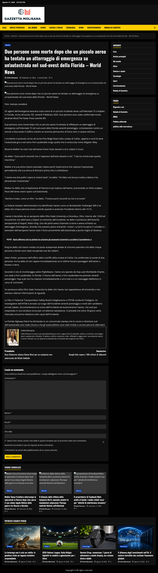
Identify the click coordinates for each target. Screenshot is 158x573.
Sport (81, 27)
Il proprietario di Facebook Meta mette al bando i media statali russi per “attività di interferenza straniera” (90, 499)
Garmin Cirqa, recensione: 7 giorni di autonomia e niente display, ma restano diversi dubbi (96, 555)
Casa (4, 27)
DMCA (115, 116)
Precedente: (28, 355)
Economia (123, 546)
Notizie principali (17, 27)
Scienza (9, 546)
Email (8, 422)
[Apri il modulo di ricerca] (155, 27)
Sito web (8, 431)
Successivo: (87, 353)
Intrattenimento (94, 27)
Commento (10, 378)
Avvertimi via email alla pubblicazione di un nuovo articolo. (32, 450)
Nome (8, 413)
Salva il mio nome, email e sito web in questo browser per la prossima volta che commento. (47, 440)
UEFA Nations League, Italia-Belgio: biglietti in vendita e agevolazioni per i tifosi (58, 555)
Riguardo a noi (118, 107)
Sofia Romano (12, 78)
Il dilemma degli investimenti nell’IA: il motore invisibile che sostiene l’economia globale (135, 555)
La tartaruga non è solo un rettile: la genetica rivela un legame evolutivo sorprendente (20, 555)
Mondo (7, 45)
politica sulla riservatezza (122, 126)
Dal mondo (32, 27)
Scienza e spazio (56, 27)
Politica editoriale (120, 121)
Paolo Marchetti (11, 562)
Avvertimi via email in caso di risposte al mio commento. (29, 445)
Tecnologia (70, 27)
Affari (43, 27)
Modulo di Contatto (112, 27)
